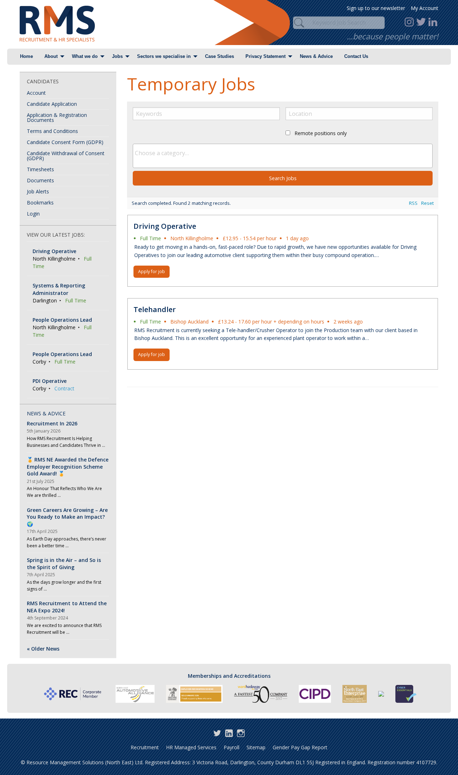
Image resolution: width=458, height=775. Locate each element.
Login (33, 213)
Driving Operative (164, 226)
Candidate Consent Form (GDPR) (65, 142)
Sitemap (256, 747)
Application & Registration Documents (57, 117)
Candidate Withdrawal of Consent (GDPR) (65, 156)
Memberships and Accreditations (229, 675)
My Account (424, 8)
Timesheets (40, 169)
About (51, 56)
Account (36, 92)
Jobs (117, 56)
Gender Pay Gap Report (300, 747)
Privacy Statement (265, 56)
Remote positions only (320, 133)
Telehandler (154, 309)
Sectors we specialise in (164, 56)
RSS (413, 203)
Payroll (231, 747)
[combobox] (283, 156)
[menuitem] (26, 57)
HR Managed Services (191, 747)
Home (26, 56)
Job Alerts (38, 191)
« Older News (43, 648)
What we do (85, 56)
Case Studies (219, 56)
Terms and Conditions (52, 131)
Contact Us (356, 56)
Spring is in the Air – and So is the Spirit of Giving (64, 564)
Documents (40, 180)
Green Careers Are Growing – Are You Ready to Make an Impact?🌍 (67, 517)
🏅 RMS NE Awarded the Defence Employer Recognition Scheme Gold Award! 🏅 (67, 466)
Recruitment (145, 747)
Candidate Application (52, 103)
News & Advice (316, 56)
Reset (427, 203)
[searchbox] (282, 153)
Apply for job (151, 271)
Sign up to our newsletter (376, 8)
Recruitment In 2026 (52, 423)
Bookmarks (40, 202)
